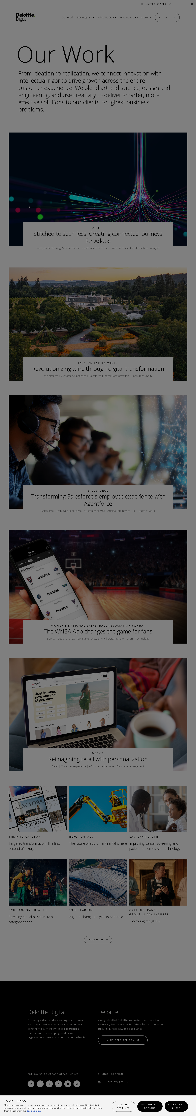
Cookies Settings (123, 1106)
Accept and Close (176, 1106)
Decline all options (149, 1106)
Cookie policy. (34, 1111)
